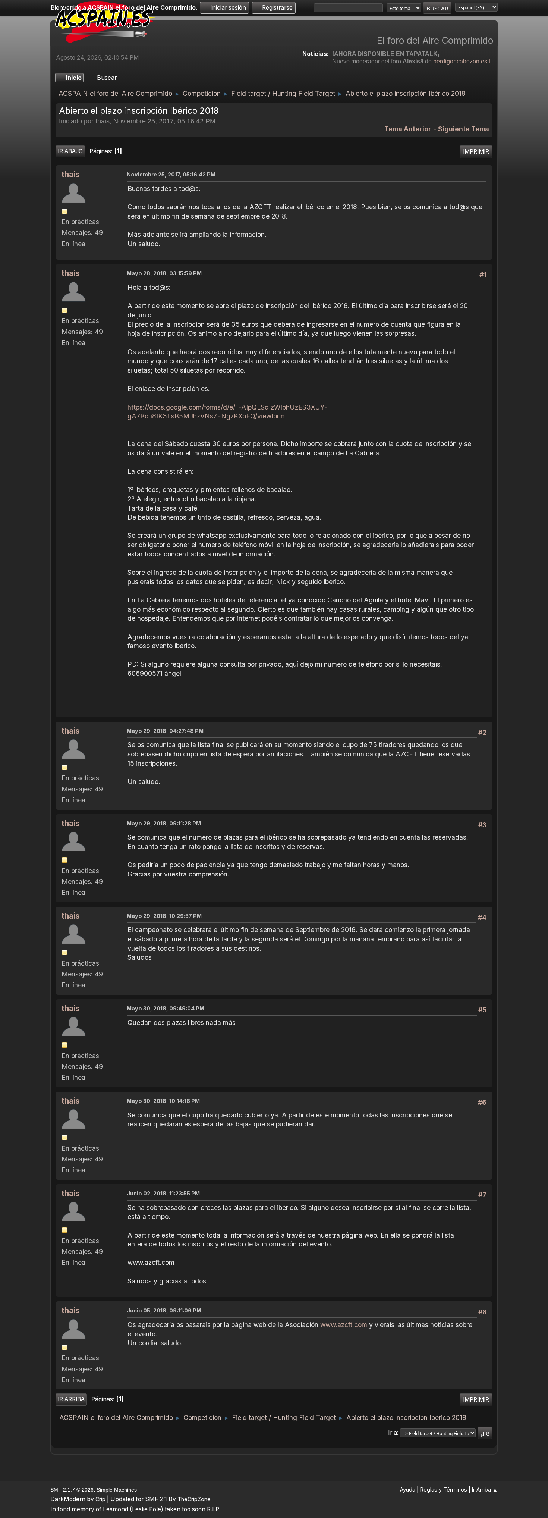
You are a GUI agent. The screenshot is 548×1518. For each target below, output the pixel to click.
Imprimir (476, 151)
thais (71, 174)
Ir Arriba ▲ (485, 1489)
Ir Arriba (71, 1399)
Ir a (392, 1432)
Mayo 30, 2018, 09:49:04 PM (165, 1008)
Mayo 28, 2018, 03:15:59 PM (164, 273)
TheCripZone (194, 1499)
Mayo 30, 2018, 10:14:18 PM (163, 1101)
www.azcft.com (343, 1325)
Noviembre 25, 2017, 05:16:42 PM (171, 174)
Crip (100, 1499)
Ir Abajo (70, 151)
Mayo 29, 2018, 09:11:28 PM (164, 823)
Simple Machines (117, 1490)
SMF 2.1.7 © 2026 (72, 1490)
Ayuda (407, 1489)
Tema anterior (407, 129)
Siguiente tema (463, 129)
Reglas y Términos (443, 1489)
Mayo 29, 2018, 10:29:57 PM (164, 916)
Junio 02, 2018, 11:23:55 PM (163, 1193)
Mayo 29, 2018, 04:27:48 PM (165, 731)
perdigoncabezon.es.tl (462, 61)
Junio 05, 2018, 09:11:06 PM (164, 1310)
